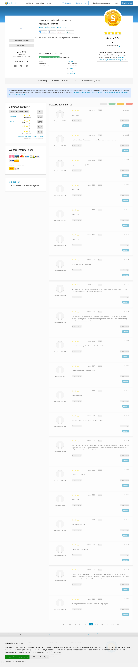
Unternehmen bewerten (21, 41)
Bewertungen (43, 81)
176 (96, 624)
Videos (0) (74, 81)
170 (64, 624)
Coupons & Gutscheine (60, 81)
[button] (43, 32)
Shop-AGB (71, 68)
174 (85, 624)
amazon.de (12, 127)
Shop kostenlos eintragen (101, 3)
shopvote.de (13, 116)
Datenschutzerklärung (19, 661)
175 (91, 624)
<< (55, 624)
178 (107, 624)
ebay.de (12, 121)
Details (100, 110)
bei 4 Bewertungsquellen (112, 46)
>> (126, 624)
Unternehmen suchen (43, 3)
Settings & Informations (40, 657)
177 (102, 624)
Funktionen (29, 3)
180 (118, 624)
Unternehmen (81, 3)
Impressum (8, 661)
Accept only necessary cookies (17, 657)
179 (112, 624)
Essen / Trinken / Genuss (48, 27)
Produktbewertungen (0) (90, 81)
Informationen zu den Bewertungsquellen (31, 136)
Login (117, 3)
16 (120, 104)
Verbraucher (67, 3)
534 (112, 104)
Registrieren (127, 3)
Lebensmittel (62, 27)
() (125, 120)
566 (103, 104)
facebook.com (13, 132)
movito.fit (70, 61)
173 (80, 624)
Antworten (126, 125)
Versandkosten (72, 73)
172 (75, 624)
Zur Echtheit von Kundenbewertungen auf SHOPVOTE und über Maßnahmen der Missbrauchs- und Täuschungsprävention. (63, 634)
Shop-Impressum (72, 71)
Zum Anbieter (21, 45)
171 (69, 624)
